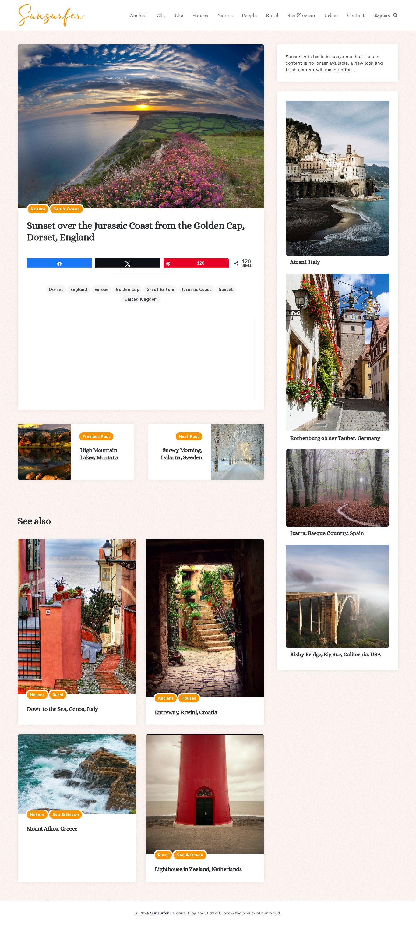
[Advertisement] (141, 358)
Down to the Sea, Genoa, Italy (62, 709)
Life (179, 15)
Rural (272, 15)
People (249, 15)
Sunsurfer (159, 913)
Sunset (226, 289)
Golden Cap (127, 289)
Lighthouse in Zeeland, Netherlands (198, 869)
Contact (356, 15)
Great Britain (160, 289)
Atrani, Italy (305, 262)
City (161, 15)
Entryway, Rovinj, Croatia (186, 712)
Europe (101, 289)
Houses (200, 15)
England (78, 289)
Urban (331, 15)
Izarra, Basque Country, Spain (327, 533)
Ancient (138, 15)
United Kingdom (141, 299)
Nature (225, 15)
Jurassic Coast (196, 289)
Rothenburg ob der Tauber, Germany (335, 438)
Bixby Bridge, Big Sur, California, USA (335, 654)
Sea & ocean (301, 15)
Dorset (56, 289)
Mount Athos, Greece (52, 828)
